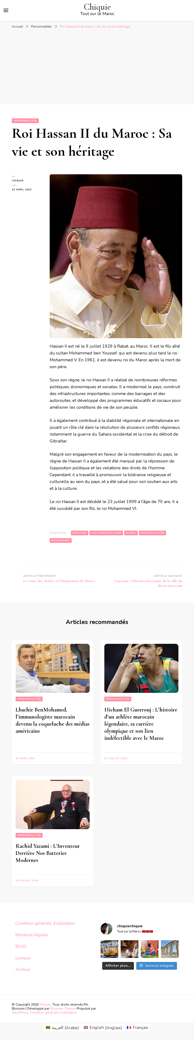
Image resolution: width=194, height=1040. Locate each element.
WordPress (20, 1012)
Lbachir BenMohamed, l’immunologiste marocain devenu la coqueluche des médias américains (52, 720)
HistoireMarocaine (106, 533)
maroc (131, 533)
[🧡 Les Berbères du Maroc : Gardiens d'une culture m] (129, 949)
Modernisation (152, 533)
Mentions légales (31, 935)
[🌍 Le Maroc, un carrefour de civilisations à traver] (170, 949)
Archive (22, 969)
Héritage (80, 533)
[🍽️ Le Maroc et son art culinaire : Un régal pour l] (109, 949)
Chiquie (97, 7)
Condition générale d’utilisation (45, 923)
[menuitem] (62, 1027)
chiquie (18, 180)
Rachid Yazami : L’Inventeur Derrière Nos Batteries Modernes (48, 853)
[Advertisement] (97, 66)
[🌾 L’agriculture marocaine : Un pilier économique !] (150, 949)
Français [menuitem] (140, 1027)
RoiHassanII (60, 540)
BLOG (20, 946)
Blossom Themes (63, 1008)
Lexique (23, 958)
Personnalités (25, 120)
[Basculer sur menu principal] (6, 10)
